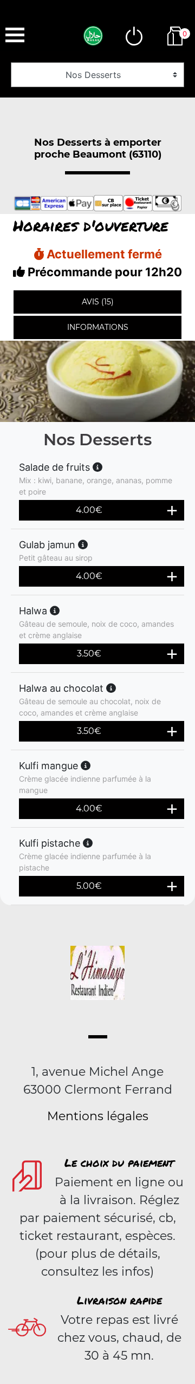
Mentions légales (97, 1116)
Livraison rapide (119, 1300)
